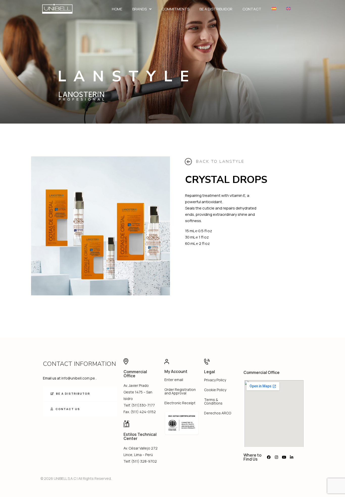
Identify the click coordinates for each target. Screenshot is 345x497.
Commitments (175, 9)
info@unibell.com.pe (78, 378)
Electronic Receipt (179, 402)
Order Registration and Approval (180, 391)
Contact (251, 9)
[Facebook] (269, 457)
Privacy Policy (215, 379)
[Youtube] (284, 457)
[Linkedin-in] (291, 457)
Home (117, 9)
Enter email (173, 379)
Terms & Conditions (213, 401)
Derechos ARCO (217, 413)
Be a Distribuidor (216, 9)
